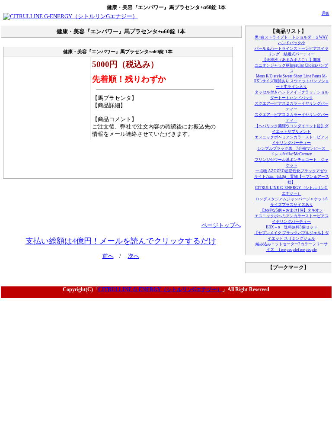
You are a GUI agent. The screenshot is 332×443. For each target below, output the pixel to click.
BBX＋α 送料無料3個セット (291, 227)
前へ (108, 256)
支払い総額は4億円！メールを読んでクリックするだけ (121, 241)
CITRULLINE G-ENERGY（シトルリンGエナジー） (160, 289)
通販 (325, 13)
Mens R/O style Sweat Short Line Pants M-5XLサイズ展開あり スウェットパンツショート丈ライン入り (291, 81)
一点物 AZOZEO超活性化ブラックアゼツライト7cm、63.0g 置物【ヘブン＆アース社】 (291, 176)
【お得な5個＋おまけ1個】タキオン (291, 210)
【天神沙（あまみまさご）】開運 (291, 60)
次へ (133, 256)
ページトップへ (221, 225)
